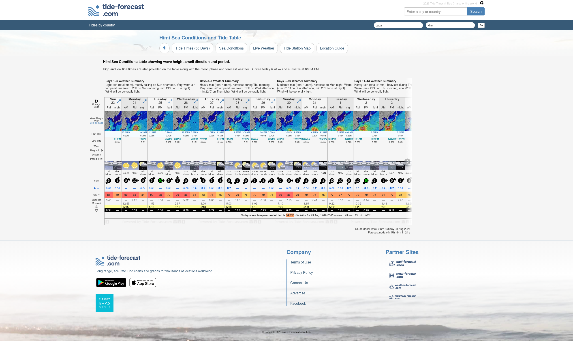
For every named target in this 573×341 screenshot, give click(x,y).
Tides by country (102, 25)
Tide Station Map (297, 48)
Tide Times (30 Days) (192, 48)
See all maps (96, 122)
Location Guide (332, 48)
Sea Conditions (231, 48)
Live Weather (263, 48)
